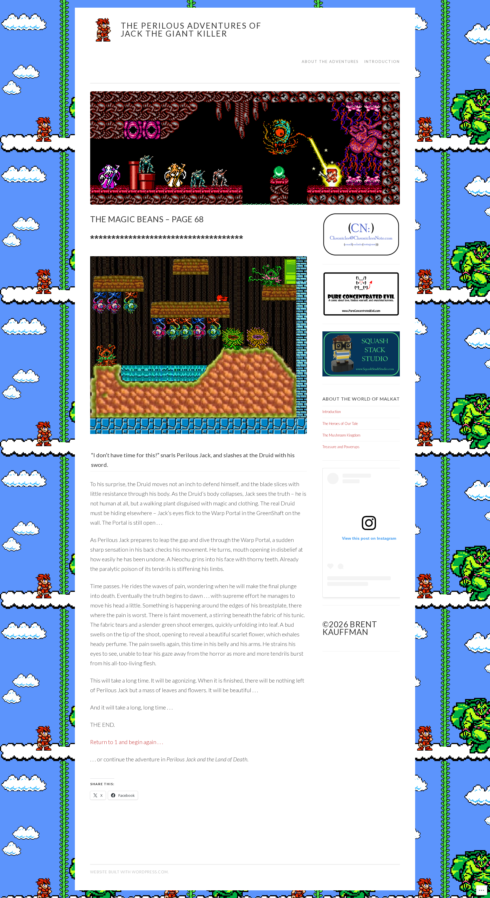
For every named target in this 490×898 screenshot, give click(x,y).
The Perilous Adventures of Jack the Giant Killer (191, 29)
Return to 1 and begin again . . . (126, 741)
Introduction (382, 61)
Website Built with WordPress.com (129, 872)
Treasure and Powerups (341, 446)
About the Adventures (330, 61)
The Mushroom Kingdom (341, 435)
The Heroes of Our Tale (340, 423)
